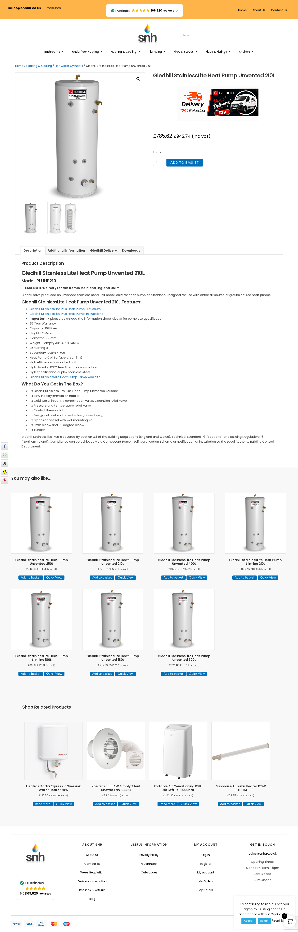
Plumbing (155, 52)
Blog (92, 899)
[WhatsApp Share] (4, 454)
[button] (250, 36)
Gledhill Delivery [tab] (103, 250)
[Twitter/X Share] (4, 463)
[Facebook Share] (4, 446)
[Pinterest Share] (4, 480)
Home (242, 10)
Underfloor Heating (85, 52)
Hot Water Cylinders (69, 66)
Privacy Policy (149, 855)
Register (205, 864)
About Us (259, 10)
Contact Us (279, 10)
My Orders (206, 881)
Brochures (52, 8)
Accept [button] (248, 921)
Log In (206, 855)
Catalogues (149, 872)
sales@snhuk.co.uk (26, 8)
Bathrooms (52, 52)
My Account (205, 872)
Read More (280, 920)
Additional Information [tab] (66, 250)
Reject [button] (264, 921)
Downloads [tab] (131, 250)
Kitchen (244, 52)
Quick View (54, 577)
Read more (42, 804)
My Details (206, 890)
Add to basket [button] (31, 577)
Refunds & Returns (92, 890)
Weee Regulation (92, 872)
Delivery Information (92, 881)
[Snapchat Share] (4, 471)
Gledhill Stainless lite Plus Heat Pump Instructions (66, 314)
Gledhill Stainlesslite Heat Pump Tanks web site (65, 377)
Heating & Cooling (123, 52)
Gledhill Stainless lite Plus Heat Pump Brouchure (65, 309)
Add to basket (184, 162)
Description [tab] (33, 250)
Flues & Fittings (216, 52)
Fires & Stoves (184, 52)
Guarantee (149, 864)
